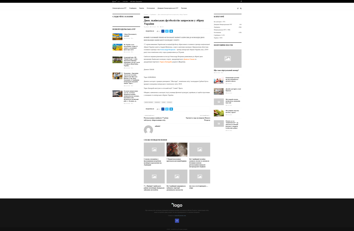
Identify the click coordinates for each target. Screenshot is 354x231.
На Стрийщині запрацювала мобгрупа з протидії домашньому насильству (176, 188)
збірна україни (149, 102)
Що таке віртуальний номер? (226, 70)
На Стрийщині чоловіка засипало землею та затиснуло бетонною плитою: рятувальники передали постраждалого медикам (199, 162)
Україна (141, 8)
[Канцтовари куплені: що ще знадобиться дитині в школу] (219, 80)
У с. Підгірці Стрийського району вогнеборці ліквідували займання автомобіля (154, 188)
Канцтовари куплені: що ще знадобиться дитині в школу (232, 79)
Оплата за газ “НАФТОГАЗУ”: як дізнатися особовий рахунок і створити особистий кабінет (232, 124)
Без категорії (217, 22)
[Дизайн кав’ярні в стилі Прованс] (219, 91)
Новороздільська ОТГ (119, 8)
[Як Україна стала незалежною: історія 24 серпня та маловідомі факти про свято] (117, 47)
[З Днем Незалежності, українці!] (117, 36)
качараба (157, 102)
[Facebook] (238, 8)
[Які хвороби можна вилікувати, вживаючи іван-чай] (219, 101)
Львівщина (217, 27)
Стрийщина (132, 8)
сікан (163, 102)
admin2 (147, 26)
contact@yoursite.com (180, 215)
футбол (169, 102)
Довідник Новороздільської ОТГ (168, 8)
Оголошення (151, 8)
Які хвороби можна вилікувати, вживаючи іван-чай (233, 101)
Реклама (184, 8)
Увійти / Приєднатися (137, 1)
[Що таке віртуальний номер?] (228, 58)
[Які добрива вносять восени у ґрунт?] (219, 113)
